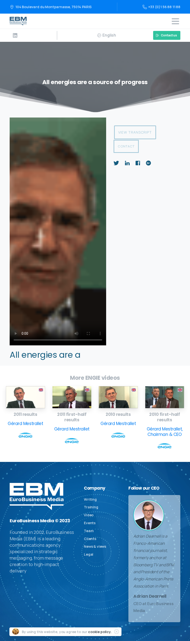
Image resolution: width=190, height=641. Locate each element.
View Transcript (135, 132)
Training (91, 507)
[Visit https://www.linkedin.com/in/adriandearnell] (15, 35)
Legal (88, 554)
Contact (126, 146)
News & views (95, 546)
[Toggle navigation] (175, 21)
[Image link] (25, 397)
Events (89, 523)
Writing (90, 499)
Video (89, 515)
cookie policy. (100, 631)
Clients (90, 538)
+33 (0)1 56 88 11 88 (164, 6)
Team (89, 530)
